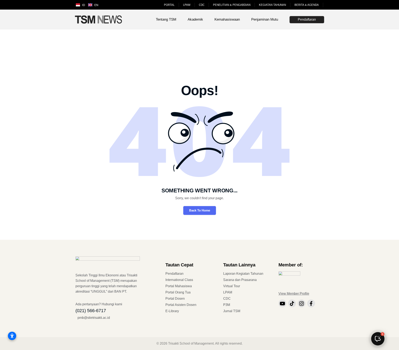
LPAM (186, 4)
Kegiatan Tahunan (272, 4)
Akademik (195, 19)
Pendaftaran (307, 19)
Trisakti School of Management (191, 343)
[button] (377, 338)
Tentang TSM (166, 19)
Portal (169, 4)
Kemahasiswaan (227, 19)
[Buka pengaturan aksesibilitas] (12, 336)
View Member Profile (293, 293)
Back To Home (199, 210)
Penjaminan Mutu (264, 19)
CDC (201, 4)
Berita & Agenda (306, 4)
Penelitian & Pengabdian (231, 4)
